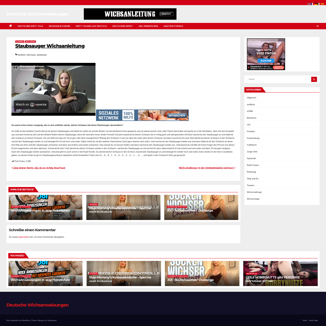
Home (305, 320)
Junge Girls (252, 152)
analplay (251, 104)
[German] (315, 4)
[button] (318, 26)
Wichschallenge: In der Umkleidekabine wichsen (206, 168)
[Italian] (319, 4)
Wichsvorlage (253, 199)
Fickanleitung (253, 138)
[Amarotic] (130, 14)
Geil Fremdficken (148, 26)
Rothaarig (251, 172)
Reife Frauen (30, 41)
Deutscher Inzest (122, 26)
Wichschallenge (254, 192)
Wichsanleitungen (59, 26)
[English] (309, 4)
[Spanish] (322, 4)
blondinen (21, 55)
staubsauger (42, 55)
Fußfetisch (25, 206)
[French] (312, 4)
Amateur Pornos (173, 26)
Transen (250, 185)
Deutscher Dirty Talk (30, 26)
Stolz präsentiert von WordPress (18, 320)
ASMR (250, 111)
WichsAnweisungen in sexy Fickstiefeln (40, 210)
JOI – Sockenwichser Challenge (190, 210)
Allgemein (251, 98)
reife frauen (31, 55)
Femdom (251, 131)
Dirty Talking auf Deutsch (91, 26)
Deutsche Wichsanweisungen (37, 14)
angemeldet (23, 237)
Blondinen (20, 41)
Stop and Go (253, 179)
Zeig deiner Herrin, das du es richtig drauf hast (39, 168)
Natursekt (251, 158)
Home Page (313, 320)
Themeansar (52, 320)
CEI (248, 125)
